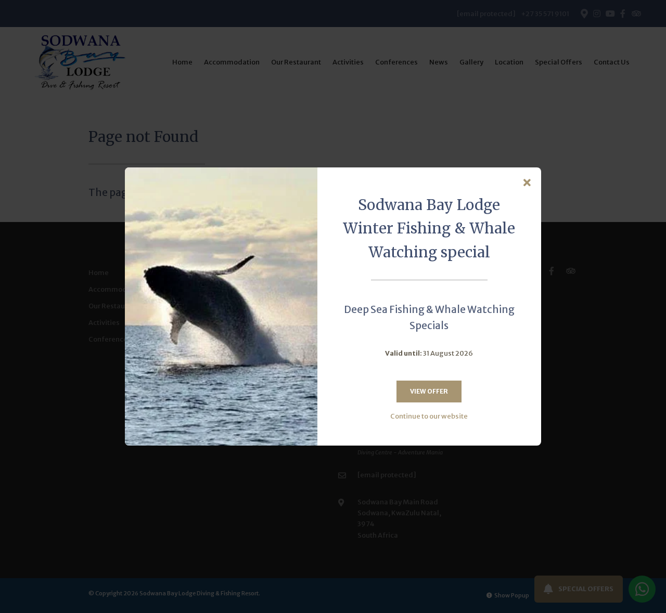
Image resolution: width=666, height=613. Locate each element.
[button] (527, 183)
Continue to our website (429, 416)
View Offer (429, 391)
